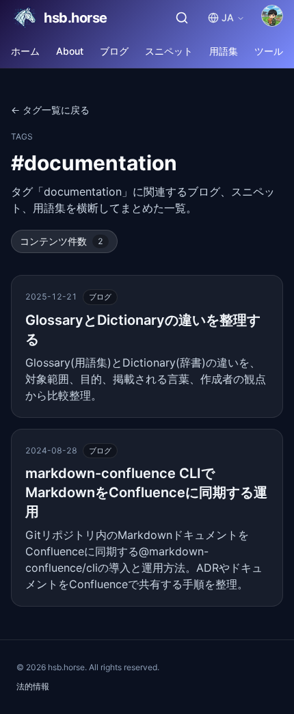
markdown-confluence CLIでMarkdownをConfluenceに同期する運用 (146, 492)
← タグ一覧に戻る (50, 110)
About (69, 51)
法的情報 (32, 686)
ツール (268, 51)
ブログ (114, 51)
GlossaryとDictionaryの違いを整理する (142, 329)
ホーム (25, 51)
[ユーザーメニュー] (272, 16)
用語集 (223, 51)
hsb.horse (75, 18)
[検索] (181, 17)
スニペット (169, 51)
